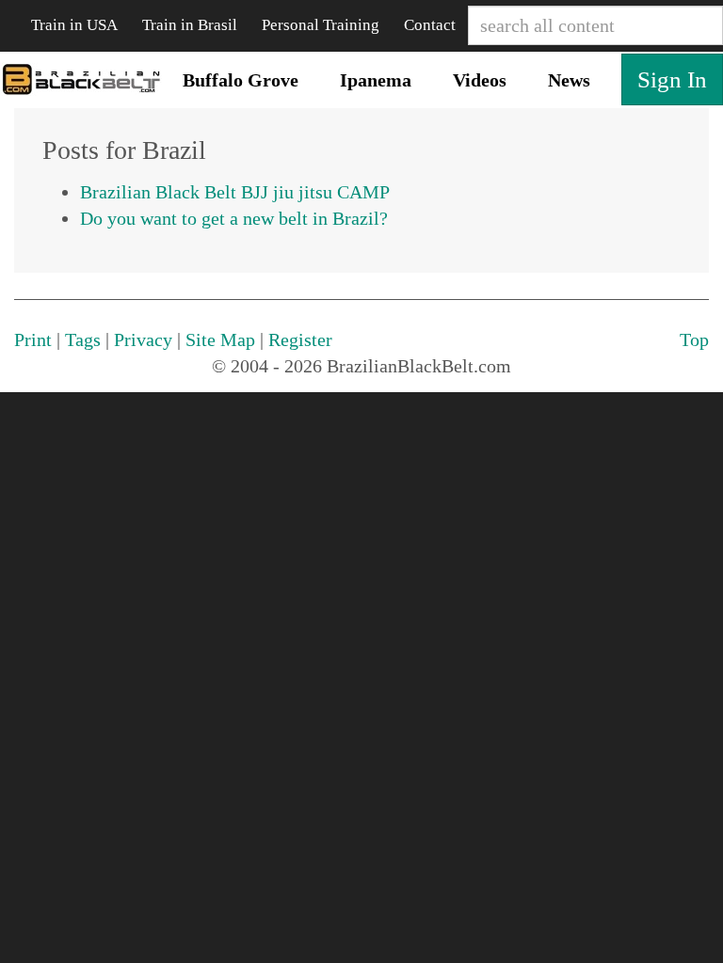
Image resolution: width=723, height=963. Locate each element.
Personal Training (320, 25)
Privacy (143, 339)
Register (300, 339)
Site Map (220, 339)
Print (33, 339)
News (569, 80)
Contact (430, 25)
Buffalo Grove (240, 80)
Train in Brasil (189, 25)
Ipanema (375, 80)
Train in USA (74, 25)
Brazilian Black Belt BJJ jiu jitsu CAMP (235, 192)
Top (694, 339)
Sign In (672, 79)
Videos (479, 80)
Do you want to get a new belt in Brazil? (234, 218)
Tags (83, 339)
